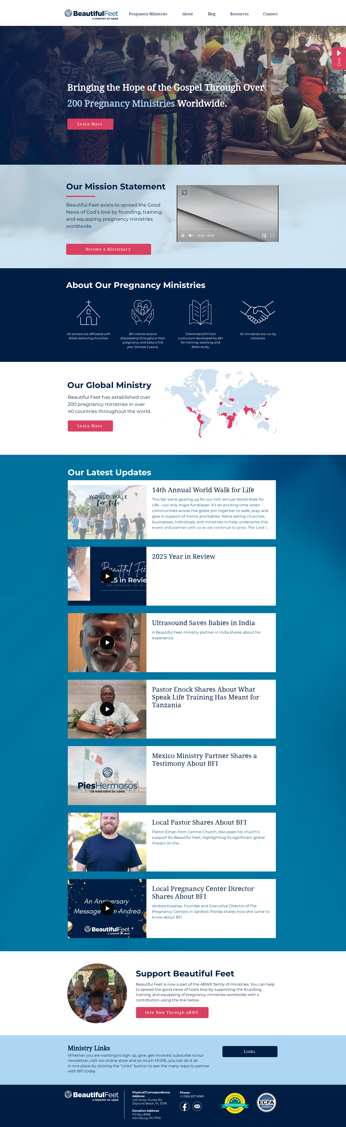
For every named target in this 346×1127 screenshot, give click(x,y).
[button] (336, 515)
